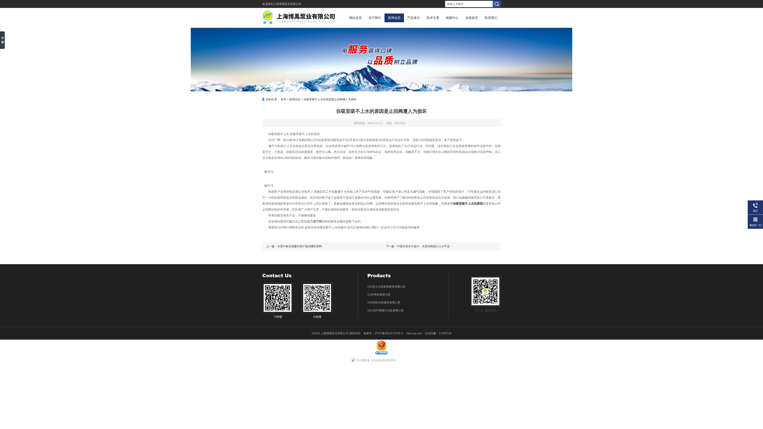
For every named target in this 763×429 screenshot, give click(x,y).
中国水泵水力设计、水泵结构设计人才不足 (423, 246)
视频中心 (452, 17)
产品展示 (413, 17)
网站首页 (355, 17)
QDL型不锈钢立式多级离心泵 (385, 310)
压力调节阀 (314, 221)
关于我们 (374, 17)
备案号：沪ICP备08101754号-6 (383, 333)
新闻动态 (394, 17)
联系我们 (491, 17)
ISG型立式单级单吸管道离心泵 (386, 286)
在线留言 (471, 17)
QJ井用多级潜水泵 (378, 294)
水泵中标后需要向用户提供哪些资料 (299, 246)
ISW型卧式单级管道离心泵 (383, 302)
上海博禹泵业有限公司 (287, 4)
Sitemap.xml (414, 333)
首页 (283, 99)
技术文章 (433, 17)
